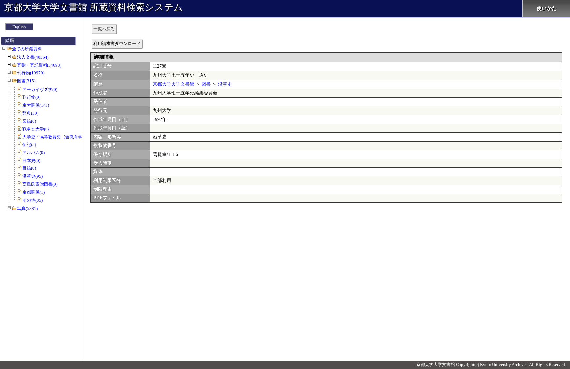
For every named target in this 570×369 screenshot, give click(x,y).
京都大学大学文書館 (173, 84)
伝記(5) (29, 144)
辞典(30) (30, 113)
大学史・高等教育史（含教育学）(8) (57, 136)
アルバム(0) (33, 152)
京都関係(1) (33, 192)
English (19, 26)
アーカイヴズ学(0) (39, 89)
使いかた (546, 8)
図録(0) (29, 121)
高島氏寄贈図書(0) (39, 184)
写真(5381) (27, 208)
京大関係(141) (35, 105)
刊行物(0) (31, 97)
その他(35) (32, 200)
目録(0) (29, 168)
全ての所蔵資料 (27, 48)
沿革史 (225, 84)
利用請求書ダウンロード (117, 43)
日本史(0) (31, 160)
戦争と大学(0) (35, 129)
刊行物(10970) (30, 72)
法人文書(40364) (32, 57)
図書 (206, 84)
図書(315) (26, 80)
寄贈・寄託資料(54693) (39, 65)
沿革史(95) (32, 176)
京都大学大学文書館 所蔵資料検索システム (93, 7)
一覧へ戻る (104, 28)
